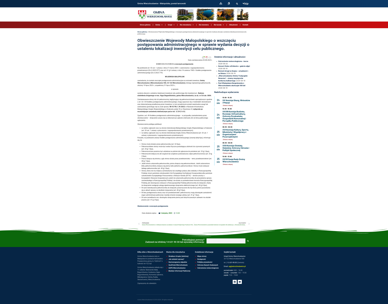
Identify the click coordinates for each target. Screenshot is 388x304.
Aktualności (233, 25)
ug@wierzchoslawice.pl (237, 266)
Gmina (157, 25)
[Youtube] (240, 282)
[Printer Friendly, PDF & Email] (206, 57)
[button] (237, 3)
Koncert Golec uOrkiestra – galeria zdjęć (234, 66)
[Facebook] (235, 282)
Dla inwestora (204, 25)
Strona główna (145, 25)
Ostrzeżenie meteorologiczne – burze (233, 61)
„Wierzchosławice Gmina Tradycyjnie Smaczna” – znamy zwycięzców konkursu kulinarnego (233, 78)
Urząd (170, 25)
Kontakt (245, 25)
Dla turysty (217, 25)
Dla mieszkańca (185, 25)
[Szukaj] (237, 3)
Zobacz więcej (228, 105)
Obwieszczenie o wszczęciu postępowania (152, 206)
